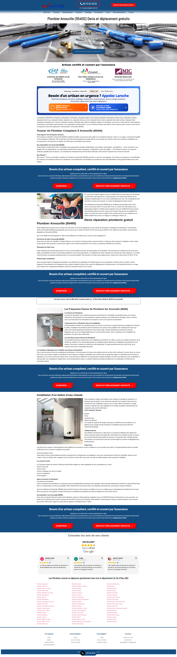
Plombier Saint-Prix (112, 606)
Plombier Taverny (111, 617)
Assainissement (67, 12)
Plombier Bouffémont (43, 599)
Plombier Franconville (78, 597)
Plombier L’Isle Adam (77, 613)
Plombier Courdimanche (43, 608)
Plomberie (56, 12)
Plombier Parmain (112, 588)
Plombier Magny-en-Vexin (44, 619)
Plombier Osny (111, 586)
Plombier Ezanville (77, 593)
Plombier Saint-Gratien (113, 597)
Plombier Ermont (76, 591)
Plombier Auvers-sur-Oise (44, 588)
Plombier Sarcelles (112, 613)
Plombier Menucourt (42, 624)
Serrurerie (79, 12)
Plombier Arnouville (42, 586)
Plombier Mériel (76, 617)
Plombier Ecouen (76, 584)
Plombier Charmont (42, 604)
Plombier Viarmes (112, 621)
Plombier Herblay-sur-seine (79, 608)
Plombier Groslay (76, 606)
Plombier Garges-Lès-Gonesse (80, 599)
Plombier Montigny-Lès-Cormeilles (81, 621)
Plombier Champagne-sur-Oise (45, 602)
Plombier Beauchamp (42, 591)
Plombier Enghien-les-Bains (79, 586)
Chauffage (88, 12)
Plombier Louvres (41, 617)
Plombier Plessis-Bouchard (79, 615)
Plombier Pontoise (112, 595)
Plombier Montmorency (113, 584)
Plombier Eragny (76, 588)
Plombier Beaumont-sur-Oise (45, 593)
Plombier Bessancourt (43, 595)
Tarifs (108, 12)
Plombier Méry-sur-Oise (78, 619)
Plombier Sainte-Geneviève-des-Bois (117, 608)
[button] (38, 566)
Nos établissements (119, 12)
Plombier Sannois (112, 610)
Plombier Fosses (76, 595)
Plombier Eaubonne (42, 615)
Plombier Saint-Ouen (112, 599)
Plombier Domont (41, 613)
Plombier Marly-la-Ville (43, 621)
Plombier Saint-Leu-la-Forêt (115, 604)
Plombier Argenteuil (42, 584)
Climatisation (99, 12)
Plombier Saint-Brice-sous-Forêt (116, 602)
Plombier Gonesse (77, 602)
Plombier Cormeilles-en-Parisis (45, 606)
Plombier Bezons (41, 597)
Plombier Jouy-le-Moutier (79, 610)
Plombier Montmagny (77, 624)
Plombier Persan (111, 591)
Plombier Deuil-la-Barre (43, 610)
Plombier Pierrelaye (112, 593)
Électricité (46, 12)
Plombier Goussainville (78, 604)
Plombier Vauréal (111, 619)
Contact (131, 12)
